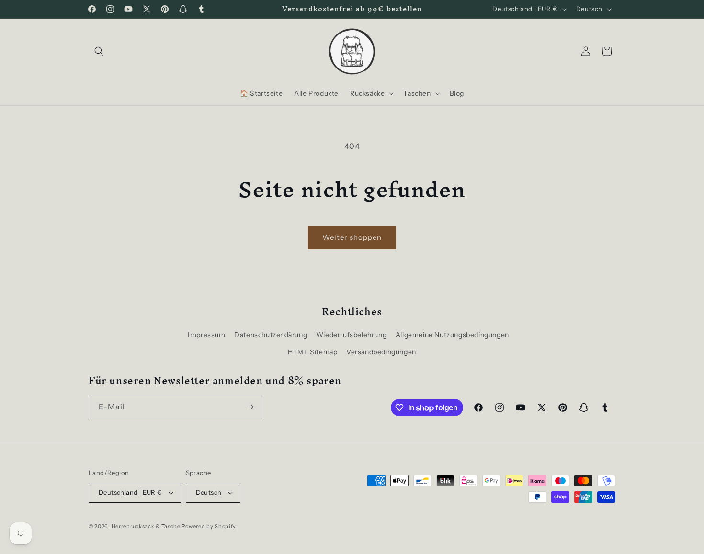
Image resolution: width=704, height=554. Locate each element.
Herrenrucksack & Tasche (146, 526)
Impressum (206, 334)
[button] (99, 51)
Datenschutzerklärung (270, 334)
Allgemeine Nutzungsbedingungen (452, 334)
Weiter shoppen (352, 237)
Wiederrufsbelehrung (351, 334)
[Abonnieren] (250, 407)
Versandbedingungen (381, 352)
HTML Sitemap (312, 352)
